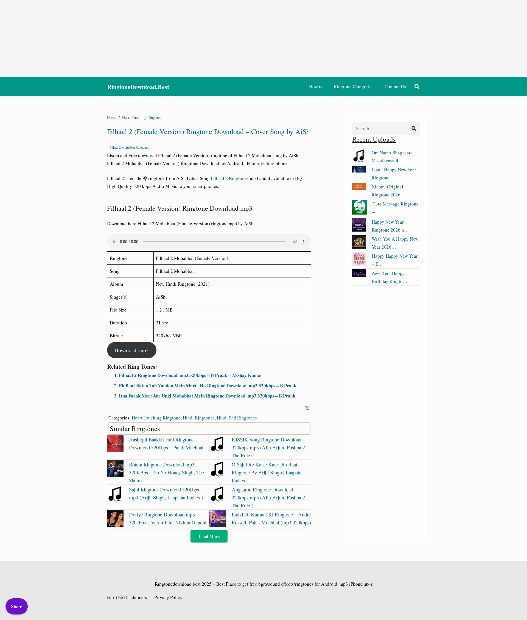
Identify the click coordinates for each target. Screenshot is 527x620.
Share (16, 606)
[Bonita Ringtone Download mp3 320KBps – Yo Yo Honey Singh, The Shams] (115, 475)
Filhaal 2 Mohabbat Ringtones (129, 147)
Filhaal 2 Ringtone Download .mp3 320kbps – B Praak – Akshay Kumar (190, 375)
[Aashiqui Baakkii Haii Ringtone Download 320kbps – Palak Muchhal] (115, 450)
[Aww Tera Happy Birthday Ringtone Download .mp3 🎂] (359, 275)
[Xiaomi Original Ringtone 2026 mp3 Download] (359, 188)
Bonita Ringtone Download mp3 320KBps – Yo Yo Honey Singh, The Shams (166, 472)
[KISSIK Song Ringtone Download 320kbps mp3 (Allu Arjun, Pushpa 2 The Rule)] (217, 450)
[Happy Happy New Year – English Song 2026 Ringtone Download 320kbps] (359, 264)
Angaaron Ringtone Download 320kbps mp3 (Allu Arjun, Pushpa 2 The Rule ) (268, 497)
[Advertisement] (263, 38)
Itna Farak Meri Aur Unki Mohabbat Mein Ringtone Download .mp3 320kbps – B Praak (207, 395)
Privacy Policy (168, 597)
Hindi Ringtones (199, 418)
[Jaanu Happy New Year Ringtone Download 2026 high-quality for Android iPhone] (359, 171)
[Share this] (307, 408)
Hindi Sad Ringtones (237, 418)
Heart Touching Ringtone (156, 418)
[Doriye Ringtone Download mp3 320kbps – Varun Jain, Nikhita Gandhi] (115, 525)
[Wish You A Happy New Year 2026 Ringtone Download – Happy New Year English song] (359, 247)
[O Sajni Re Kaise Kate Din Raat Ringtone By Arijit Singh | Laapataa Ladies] (217, 475)
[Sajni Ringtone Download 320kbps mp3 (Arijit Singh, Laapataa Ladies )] (115, 500)
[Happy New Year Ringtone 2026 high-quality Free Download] (359, 230)
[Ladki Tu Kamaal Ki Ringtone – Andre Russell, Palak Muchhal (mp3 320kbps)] (217, 525)
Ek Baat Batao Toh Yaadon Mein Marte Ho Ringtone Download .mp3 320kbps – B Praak (207, 385)
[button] (416, 86)
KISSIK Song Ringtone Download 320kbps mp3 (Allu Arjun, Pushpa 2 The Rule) (268, 447)
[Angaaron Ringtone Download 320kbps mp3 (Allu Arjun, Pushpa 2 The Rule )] (217, 500)
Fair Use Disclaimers (127, 597)
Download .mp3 (131, 350)
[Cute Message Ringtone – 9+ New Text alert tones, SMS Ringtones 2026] (359, 213)
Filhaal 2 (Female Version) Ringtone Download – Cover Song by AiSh (208, 131)
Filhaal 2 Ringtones (230, 178)
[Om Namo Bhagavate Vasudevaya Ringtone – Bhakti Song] (359, 160)
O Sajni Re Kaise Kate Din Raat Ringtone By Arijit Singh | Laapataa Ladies (268, 472)
